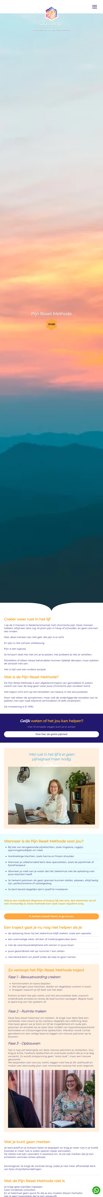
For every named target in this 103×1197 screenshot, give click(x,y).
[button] (95, 6)
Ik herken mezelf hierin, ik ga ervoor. (51, 916)
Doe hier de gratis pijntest (52, 734)
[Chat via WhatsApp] (96, 1190)
